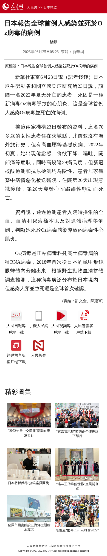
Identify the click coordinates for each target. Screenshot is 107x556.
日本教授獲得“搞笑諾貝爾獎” (29, 483)
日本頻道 (50, 7)
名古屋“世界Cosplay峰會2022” (77, 530)
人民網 (32, 7)
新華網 (78, 52)
